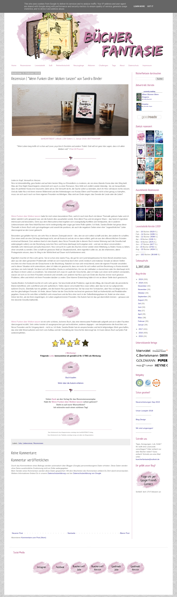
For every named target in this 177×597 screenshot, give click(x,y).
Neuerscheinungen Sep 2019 (148, 402)
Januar (141, 325)
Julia (20, 443)
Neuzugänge (78, 65)
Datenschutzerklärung (57, 473)
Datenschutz (133, 65)
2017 (141, 329)
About (122, 65)
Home (13, 65)
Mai (139, 311)
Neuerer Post (17, 533)
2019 (141, 279)
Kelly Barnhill (147, 99)
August (141, 300)
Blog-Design (141, 419)
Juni (140, 307)
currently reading (149, 91)
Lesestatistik (40, 65)
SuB (50, 65)
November (142, 289)
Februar (141, 321)
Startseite (71, 533)
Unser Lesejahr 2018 (144, 411)
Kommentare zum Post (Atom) (33, 537)
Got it (150, 6)
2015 (141, 336)
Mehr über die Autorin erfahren (70, 383)
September (143, 296)
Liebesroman (27, 443)
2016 (141, 333)
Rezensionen (25, 65)
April (140, 314)
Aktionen (91, 65)
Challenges (103, 65)
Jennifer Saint (148, 106)
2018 (141, 283)
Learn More (139, 6)
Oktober (141, 293)
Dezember (142, 286)
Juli (139, 303)
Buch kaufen (70, 377)
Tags (114, 65)
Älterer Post (124, 533)
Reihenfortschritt (63, 65)
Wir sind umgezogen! (144, 428)
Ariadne (145, 104)
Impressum (147, 65)
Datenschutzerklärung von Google (87, 473)
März (140, 318)
